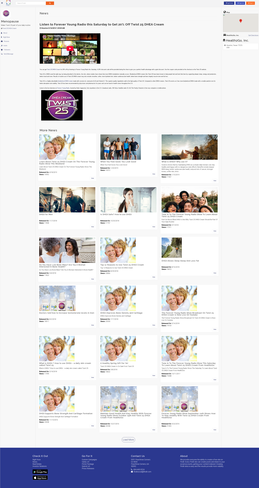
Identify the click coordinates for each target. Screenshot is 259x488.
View (92, 178)
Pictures (6, 41)
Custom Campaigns (89, 460)
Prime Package (88, 464)
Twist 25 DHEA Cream (9, 28)
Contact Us (138, 456)
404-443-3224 (138, 469)
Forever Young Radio (63, 88)
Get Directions (253, 35)
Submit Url (86, 466)
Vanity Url (85, 462)
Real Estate (37, 464)
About (5, 33)
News (35, 462)
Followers (7, 50)
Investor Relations (40, 466)
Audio (5, 45)
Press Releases (88, 468)
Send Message (8, 54)
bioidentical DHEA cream (65, 81)
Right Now (6, 37)
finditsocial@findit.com (142, 472)
